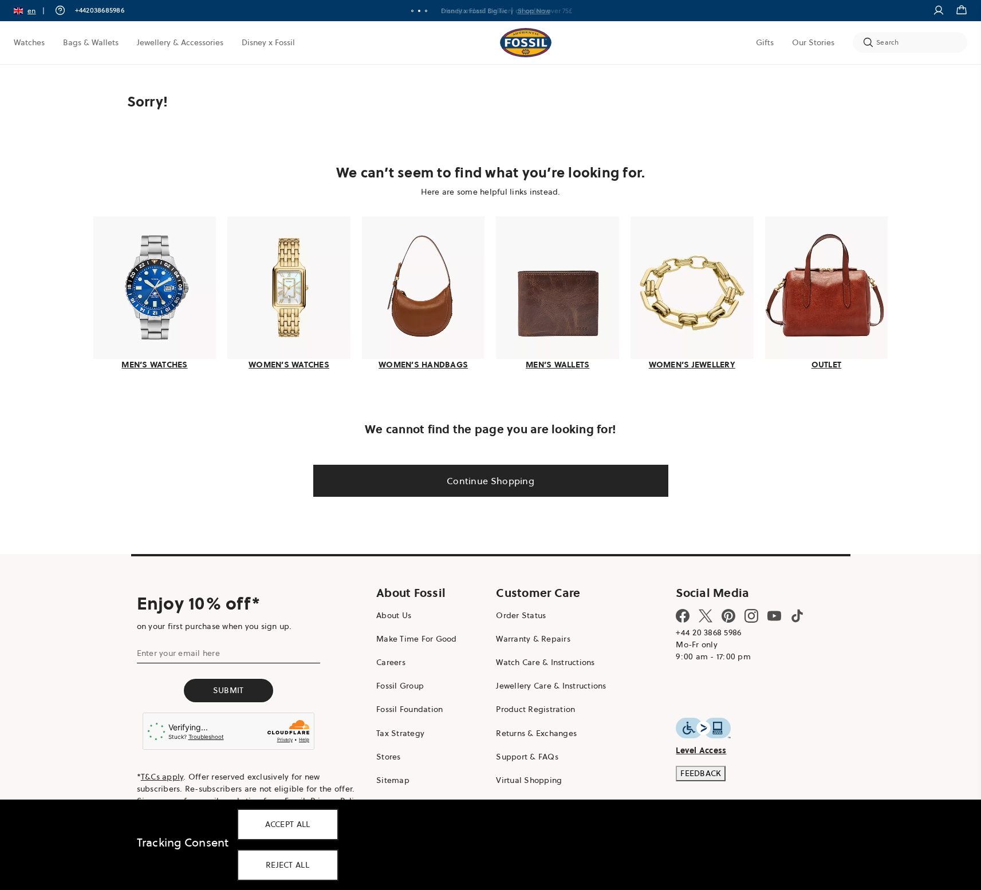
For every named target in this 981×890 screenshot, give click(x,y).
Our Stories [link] (813, 42)
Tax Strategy (400, 733)
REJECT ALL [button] (287, 865)
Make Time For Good (416, 638)
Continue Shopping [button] (490, 480)
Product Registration (535, 709)
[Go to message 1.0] (412, 11)
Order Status (521, 615)
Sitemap (392, 780)
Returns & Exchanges (536, 733)
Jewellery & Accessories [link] (180, 42)
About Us (393, 615)
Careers (390, 662)
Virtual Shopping (529, 780)
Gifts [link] (765, 42)
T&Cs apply (162, 776)
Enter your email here (178, 653)
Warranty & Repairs (533, 638)
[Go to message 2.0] (419, 11)
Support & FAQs (527, 756)
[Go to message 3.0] (426, 11)
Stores (388, 756)
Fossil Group (400, 685)
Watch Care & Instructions (545, 662)
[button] (33, 10)
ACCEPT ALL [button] (287, 824)
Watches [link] (29, 42)
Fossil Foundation (409, 709)
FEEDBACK (700, 773)
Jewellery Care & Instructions (551, 685)
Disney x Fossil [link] (268, 42)
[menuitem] (29, 42)
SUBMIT (228, 690)
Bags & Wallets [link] (91, 42)
